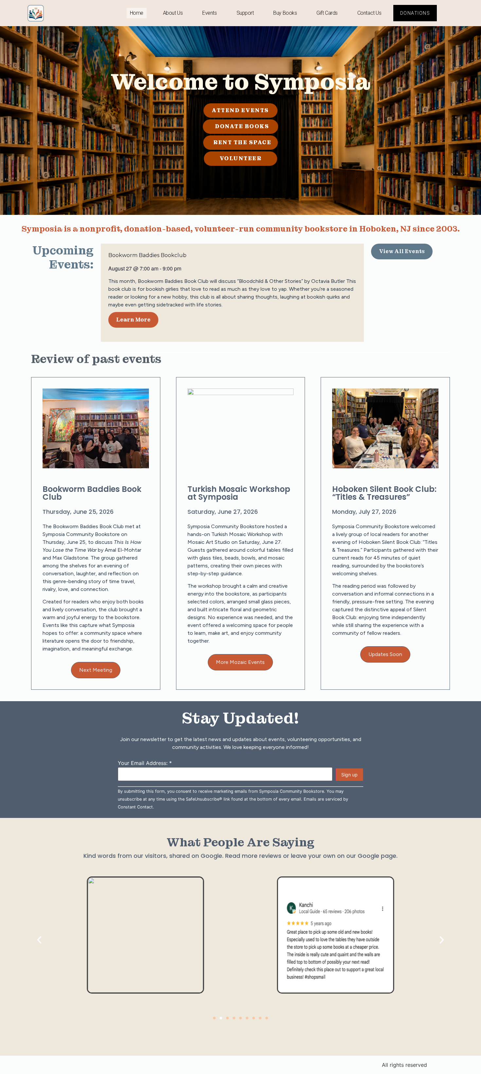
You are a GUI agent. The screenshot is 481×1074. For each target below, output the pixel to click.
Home (136, 13)
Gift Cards (327, 13)
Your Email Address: (145, 763)
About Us (173, 13)
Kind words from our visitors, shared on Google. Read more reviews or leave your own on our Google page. (240, 856)
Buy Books (285, 13)
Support (245, 13)
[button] (385, 654)
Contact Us (369, 13)
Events (209, 13)
